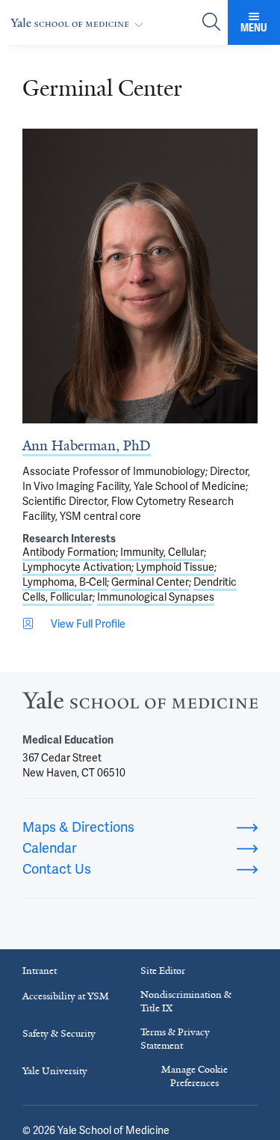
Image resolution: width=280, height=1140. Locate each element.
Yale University (54, 1070)
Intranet (39, 970)
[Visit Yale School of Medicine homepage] (140, 704)
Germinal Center (150, 582)
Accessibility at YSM (65, 996)
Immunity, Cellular (162, 552)
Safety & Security (59, 1033)
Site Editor (162, 970)
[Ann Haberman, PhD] (140, 276)
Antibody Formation (69, 552)
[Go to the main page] (80, 22)
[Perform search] (211, 23)
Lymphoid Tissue (175, 567)
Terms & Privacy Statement (175, 1039)
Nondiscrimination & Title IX (185, 1001)
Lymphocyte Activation (76, 567)
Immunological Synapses (155, 597)
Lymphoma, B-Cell (64, 582)
